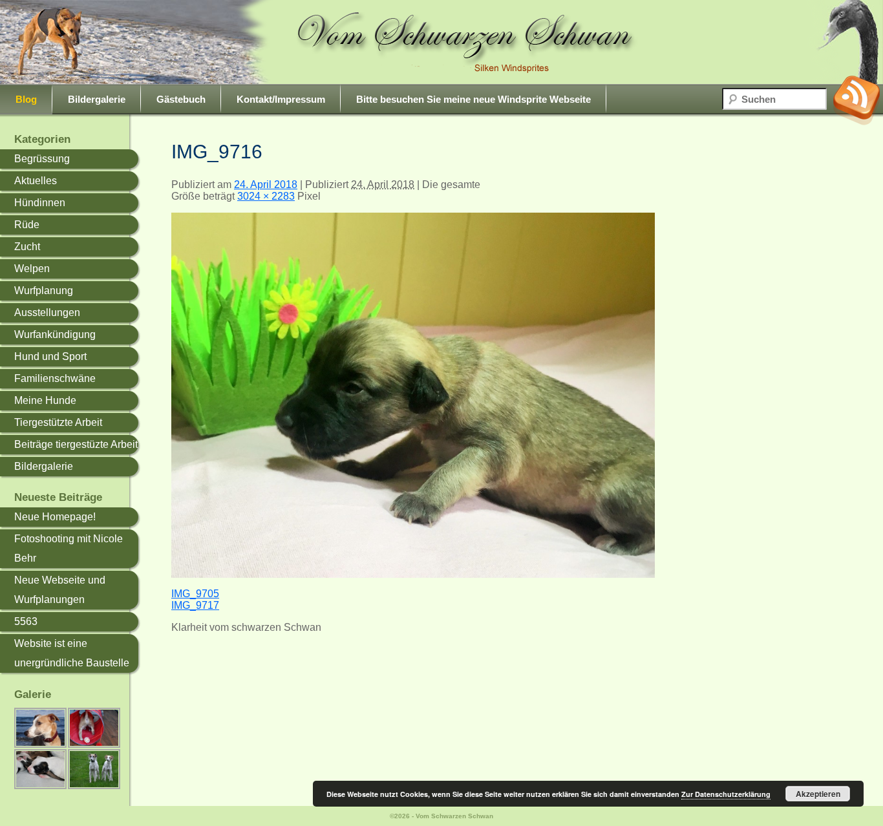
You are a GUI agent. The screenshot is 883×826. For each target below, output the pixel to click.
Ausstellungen (47, 312)
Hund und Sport (50, 356)
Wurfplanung (43, 290)
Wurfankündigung (55, 334)
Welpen (32, 268)
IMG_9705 (195, 593)
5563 (25, 621)
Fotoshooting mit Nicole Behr (68, 548)
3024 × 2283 (266, 196)
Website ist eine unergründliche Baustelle (71, 653)
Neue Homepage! (55, 516)
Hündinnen (39, 202)
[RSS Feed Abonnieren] (856, 100)
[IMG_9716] (413, 574)
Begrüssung (42, 158)
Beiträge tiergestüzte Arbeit (76, 444)
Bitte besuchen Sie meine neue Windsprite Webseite (473, 99)
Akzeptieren (818, 794)
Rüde (26, 224)
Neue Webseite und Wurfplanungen (59, 590)
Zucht (27, 246)
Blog (26, 99)
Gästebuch (181, 99)
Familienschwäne (55, 378)
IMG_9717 (195, 605)
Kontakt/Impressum (281, 99)
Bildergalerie (96, 99)
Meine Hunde (45, 400)
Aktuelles (35, 180)
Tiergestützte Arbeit (58, 422)
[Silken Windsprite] (467, 42)
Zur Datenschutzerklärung (726, 794)
